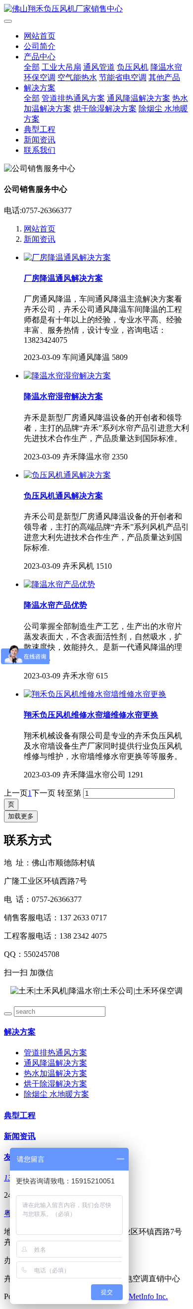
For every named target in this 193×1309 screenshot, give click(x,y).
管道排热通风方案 (73, 98)
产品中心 (39, 56)
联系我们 (39, 150)
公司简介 (39, 46)
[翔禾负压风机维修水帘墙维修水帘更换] (95, 694)
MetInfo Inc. (148, 1296)
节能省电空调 (122, 77)
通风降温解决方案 (138, 98)
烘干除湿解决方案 (105, 108)
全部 (32, 67)
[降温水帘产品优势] (59, 584)
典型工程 (39, 129)
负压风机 (132, 67)
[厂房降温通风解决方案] (67, 257)
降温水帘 (166, 67)
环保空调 (39, 77)
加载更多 (21, 816)
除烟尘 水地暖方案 (56, 1094)
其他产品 (164, 77)
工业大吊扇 (61, 67)
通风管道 (99, 67)
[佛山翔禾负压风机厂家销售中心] (96, 9)
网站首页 (39, 36)
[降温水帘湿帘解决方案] (67, 375)
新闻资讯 (39, 139)
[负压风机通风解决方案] (67, 475)
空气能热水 (77, 77)
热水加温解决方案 (55, 1073)
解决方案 (39, 88)
